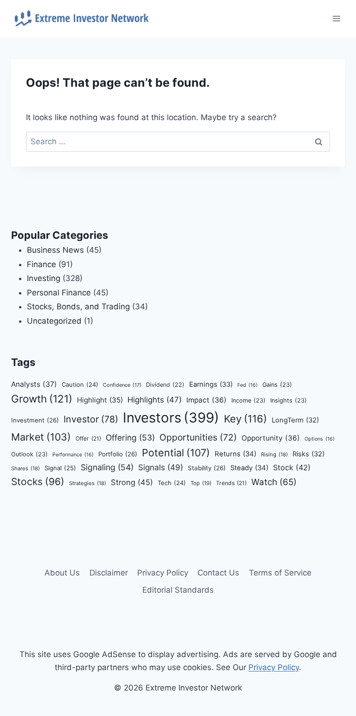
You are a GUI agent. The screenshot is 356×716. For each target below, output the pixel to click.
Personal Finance (59, 292)
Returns (235, 454)
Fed (247, 385)
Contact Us (218, 572)
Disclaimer (108, 572)
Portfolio (117, 454)
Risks (308, 454)
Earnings (211, 384)
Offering (130, 437)
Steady (249, 468)
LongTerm (295, 420)
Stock (292, 467)
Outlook (29, 454)
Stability (207, 468)
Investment (35, 420)
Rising (274, 454)
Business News (55, 250)
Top (201, 483)
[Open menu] (336, 18)
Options (320, 439)
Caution (80, 384)
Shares (25, 468)
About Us (62, 572)
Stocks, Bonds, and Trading (78, 306)
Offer (88, 438)
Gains (277, 384)
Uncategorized (54, 321)
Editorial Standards (178, 590)
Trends (231, 482)
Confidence (122, 385)
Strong (132, 482)
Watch (274, 482)
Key (245, 419)
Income (248, 400)
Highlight (100, 400)
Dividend (165, 384)
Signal (60, 468)
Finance (41, 264)
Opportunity (271, 438)
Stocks (37, 481)
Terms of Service (280, 572)
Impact (206, 400)
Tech (172, 482)
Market (41, 437)
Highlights (154, 399)
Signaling (107, 467)
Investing (43, 278)
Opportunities (198, 437)
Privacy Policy (162, 572)
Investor (91, 419)
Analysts (34, 384)
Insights (288, 400)
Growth (41, 398)
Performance (73, 455)
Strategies (87, 483)
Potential (176, 453)
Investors (171, 417)
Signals (160, 467)
